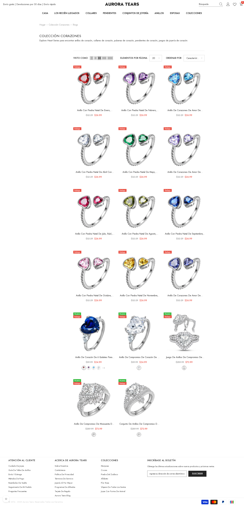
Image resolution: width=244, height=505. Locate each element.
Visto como (80, 58)
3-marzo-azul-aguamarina (94, 368)
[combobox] (208, 4)
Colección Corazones (59, 24)
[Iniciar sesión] (228, 4)
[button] (91, 58)
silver (184, 368)
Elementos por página (133, 58)
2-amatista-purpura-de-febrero (89, 368)
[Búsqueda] (211, 4)
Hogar (42, 24)
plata (139, 368)
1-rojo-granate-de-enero (84, 368)
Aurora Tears (28, 501)
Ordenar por (173, 58)
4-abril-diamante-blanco (99, 368)
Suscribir (197, 473)
